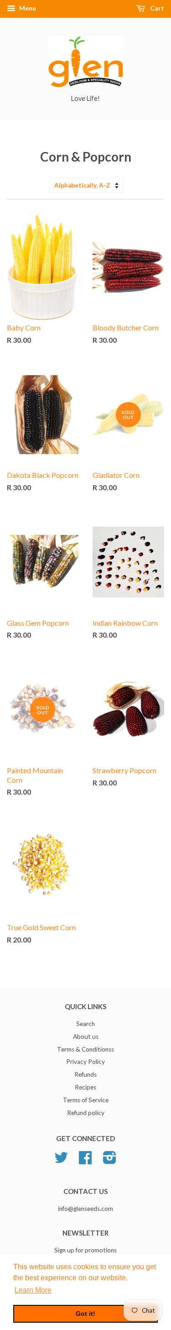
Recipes (85, 1087)
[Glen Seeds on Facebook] (85, 1160)
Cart (156, 8)
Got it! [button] (85, 1313)
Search (85, 1023)
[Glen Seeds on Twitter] (61, 1160)
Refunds (85, 1074)
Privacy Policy (85, 1061)
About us (85, 1036)
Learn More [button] (33, 1290)
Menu (27, 8)
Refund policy (85, 1112)
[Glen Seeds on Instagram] (110, 1160)
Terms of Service (86, 1100)
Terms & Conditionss (85, 1049)
